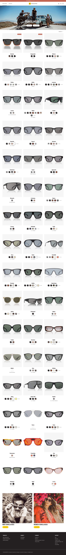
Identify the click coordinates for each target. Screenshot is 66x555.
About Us (36, 538)
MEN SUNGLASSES (6, 537)
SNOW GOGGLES (5, 540)
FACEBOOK (22, 538)
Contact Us (37, 537)
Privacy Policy (37, 541)
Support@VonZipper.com (59, 541)
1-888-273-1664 (57, 540)
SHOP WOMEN (36, 25)
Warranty (56, 538)
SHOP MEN (29, 25)
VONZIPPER (6, 552)
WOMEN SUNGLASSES (6, 538)
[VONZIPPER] (33, 4)
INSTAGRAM (22, 537)
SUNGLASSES (4, 3)
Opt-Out (56, 543)
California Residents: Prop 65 (39, 540)
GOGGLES (10, 3)
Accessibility (57, 544)
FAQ (55, 537)
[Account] (58, 3)
